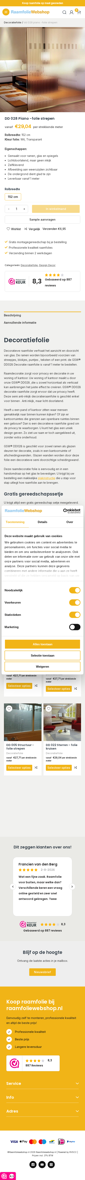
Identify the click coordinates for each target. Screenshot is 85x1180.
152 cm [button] (13, 197)
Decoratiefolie (29, 265)
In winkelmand (56, 208)
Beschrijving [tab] (12, 315)
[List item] (33, 1164)
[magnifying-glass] (64, 12)
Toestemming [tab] (15, 522)
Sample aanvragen (42, 219)
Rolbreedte (12, 189)
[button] (42, 972)
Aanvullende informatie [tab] (20, 322)
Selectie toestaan (42, 655)
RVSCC (73, 1152)
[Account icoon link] (71, 12)
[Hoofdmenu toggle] (5, 12)
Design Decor (47, 265)
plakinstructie (46, 478)
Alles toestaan (42, 644)
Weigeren (42, 666)
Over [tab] (69, 522)
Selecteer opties (19, 685)
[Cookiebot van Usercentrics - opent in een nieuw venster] (63, 511)
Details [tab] (42, 522)
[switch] (74, 602)
